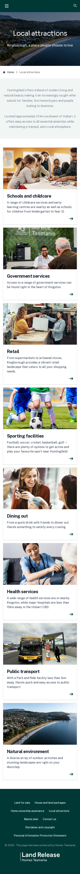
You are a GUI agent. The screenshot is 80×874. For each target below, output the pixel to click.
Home (10, 72)
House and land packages (50, 802)
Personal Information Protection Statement (40, 835)
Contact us (49, 819)
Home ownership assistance (27, 810)
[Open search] (75, 5)
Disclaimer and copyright (40, 827)
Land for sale (22, 802)
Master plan (31, 819)
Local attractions (59, 810)
